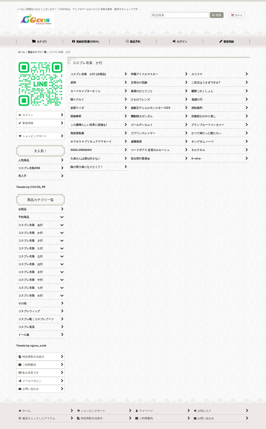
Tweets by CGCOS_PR (30, 186)
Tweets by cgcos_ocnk (31, 345)
